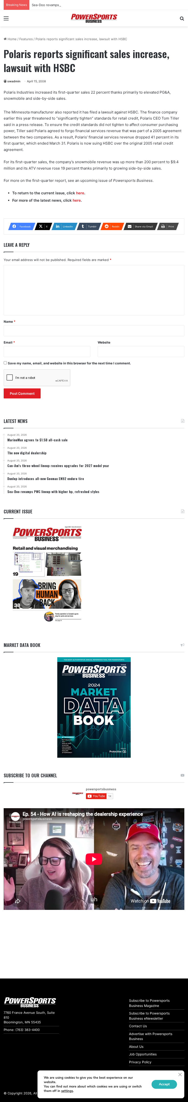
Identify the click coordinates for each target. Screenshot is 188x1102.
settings (67, 1091)
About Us (136, 1047)
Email (9, 342)
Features (26, 39)
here (80, 193)
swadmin (13, 81)
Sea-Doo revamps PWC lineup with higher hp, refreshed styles (80, 5)
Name (9, 321)
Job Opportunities (143, 1054)
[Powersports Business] (94, 18)
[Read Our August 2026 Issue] (47, 574)
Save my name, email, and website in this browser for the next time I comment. (69, 363)
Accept (164, 1084)
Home (12, 39)
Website (104, 342)
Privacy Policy (140, 1062)
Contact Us (138, 1026)
